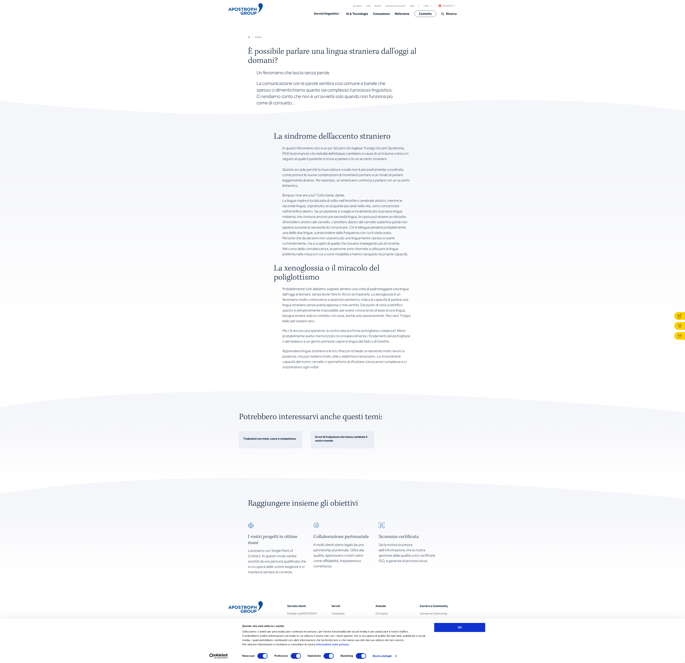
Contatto (425, 14)
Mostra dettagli (382, 655)
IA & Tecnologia (357, 14)
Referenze (402, 14)
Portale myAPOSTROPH (302, 613)
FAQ (368, 6)
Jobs (412, 6)
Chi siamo (357, 6)
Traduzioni (337, 613)
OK (460, 627)
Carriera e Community (395, 6)
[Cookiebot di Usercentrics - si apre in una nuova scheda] (218, 656)
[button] (327, 14)
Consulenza (381, 14)
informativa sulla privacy (332, 644)
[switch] (296, 656)
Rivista (378, 6)
